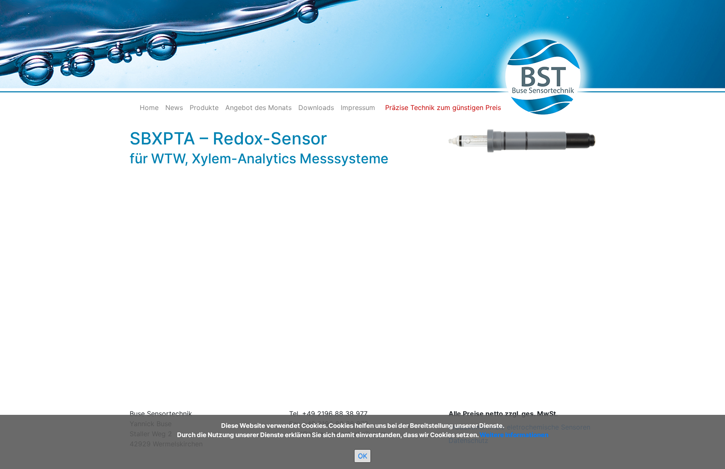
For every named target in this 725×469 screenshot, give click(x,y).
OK (362, 456)
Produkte (204, 107)
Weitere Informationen (514, 435)
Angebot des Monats (258, 107)
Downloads (316, 107)
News (174, 107)
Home (149, 107)
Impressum (358, 107)
